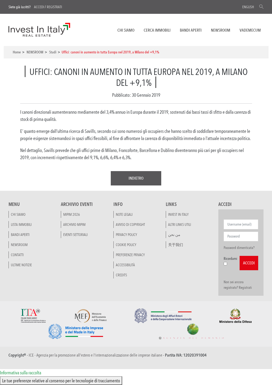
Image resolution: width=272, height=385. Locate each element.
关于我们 (175, 244)
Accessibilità (125, 265)
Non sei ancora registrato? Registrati (238, 285)
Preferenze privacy (130, 254)
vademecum (250, 30)
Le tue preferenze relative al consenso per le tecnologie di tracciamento (61, 380)
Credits (121, 275)
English (248, 7)
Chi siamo (125, 30)
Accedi (39, 7)
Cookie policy (126, 244)
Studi (52, 52)
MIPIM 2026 (71, 214)
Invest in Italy (178, 214)
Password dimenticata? (239, 247)
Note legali (124, 214)
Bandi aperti (191, 30)
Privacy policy (126, 234)
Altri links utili (179, 224)
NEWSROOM (220, 30)
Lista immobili (21, 224)
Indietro (136, 178)
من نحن (174, 234)
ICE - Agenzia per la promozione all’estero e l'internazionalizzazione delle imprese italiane (95, 355)
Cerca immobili (157, 30)
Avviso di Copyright (130, 224)
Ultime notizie (21, 265)
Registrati (54, 7)
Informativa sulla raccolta (20, 372)
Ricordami (230, 258)
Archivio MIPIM (74, 224)
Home (17, 52)
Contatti (17, 254)
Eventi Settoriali (75, 234)
